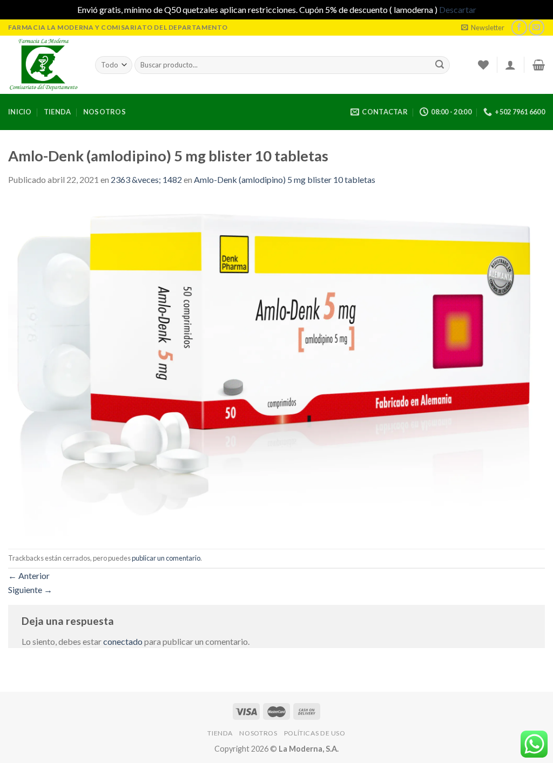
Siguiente (30, 589)
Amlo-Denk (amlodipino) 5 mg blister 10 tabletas (284, 179)
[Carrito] (538, 65)
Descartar (457, 9)
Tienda (57, 111)
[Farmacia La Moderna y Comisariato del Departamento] (43, 64)
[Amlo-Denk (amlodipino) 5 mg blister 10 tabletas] (276, 366)
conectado (123, 641)
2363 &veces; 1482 (146, 179)
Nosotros (104, 111)
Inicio (20, 111)
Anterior (29, 575)
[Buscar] (439, 65)
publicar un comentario (166, 558)
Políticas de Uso (315, 733)
